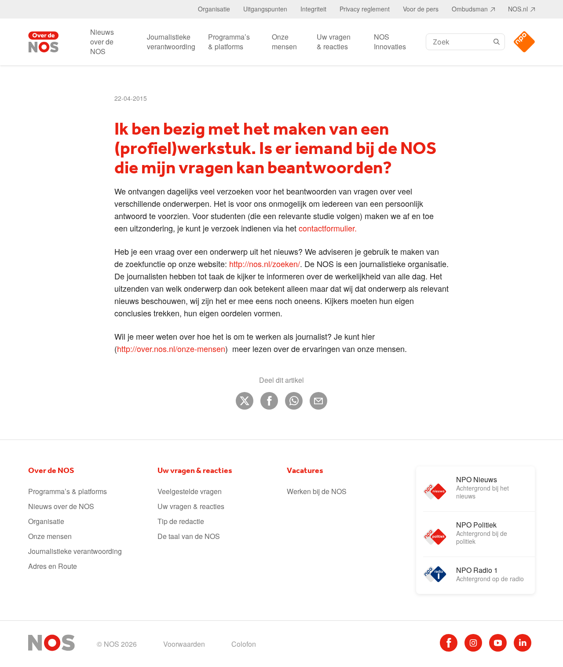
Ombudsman (470, 8)
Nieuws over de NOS (102, 41)
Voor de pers (421, 8)
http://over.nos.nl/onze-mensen (171, 348)
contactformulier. (328, 228)
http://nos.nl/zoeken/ (264, 263)
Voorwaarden (184, 644)
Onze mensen (284, 41)
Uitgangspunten (265, 8)
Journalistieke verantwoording (171, 41)
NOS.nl (518, 8)
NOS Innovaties (390, 41)
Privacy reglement (365, 8)
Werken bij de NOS (317, 491)
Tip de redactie (180, 521)
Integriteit (313, 8)
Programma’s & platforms (229, 41)
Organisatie (214, 8)
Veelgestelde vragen (189, 491)
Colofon (243, 644)
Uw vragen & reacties (334, 41)
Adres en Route (52, 566)
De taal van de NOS (188, 536)
